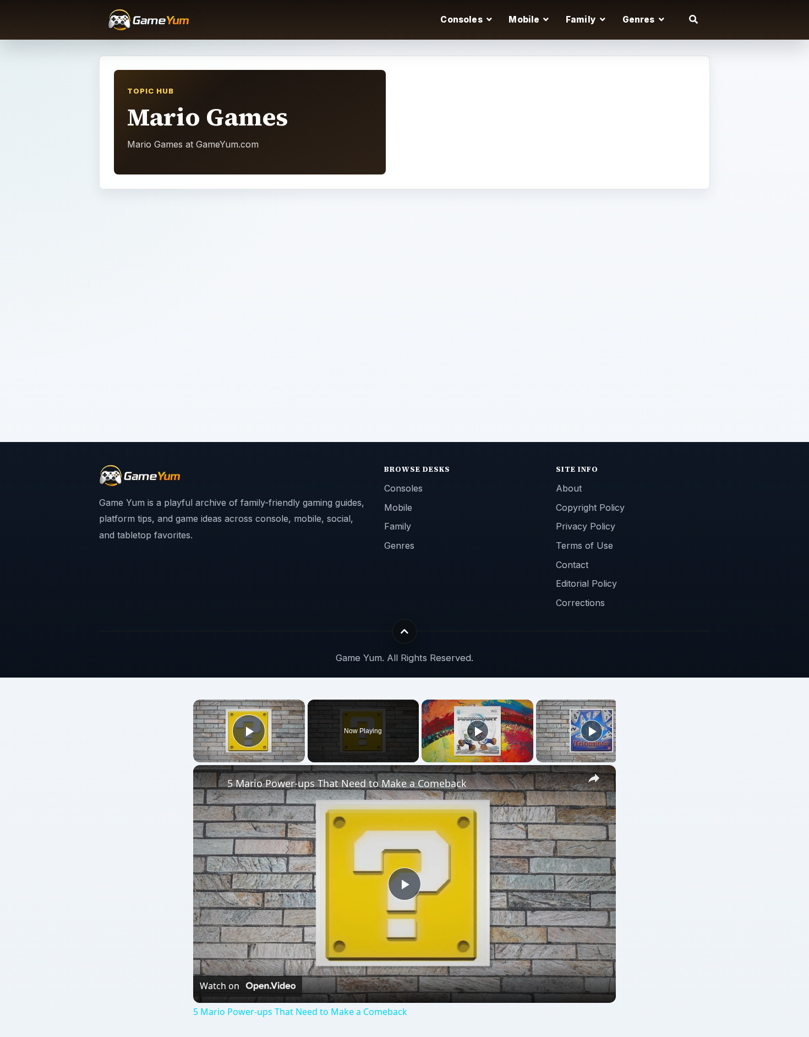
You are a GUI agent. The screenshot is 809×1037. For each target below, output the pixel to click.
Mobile (398, 507)
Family (397, 526)
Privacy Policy (585, 526)
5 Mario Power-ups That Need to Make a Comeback (347, 783)
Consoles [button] (462, 19)
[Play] (478, 731)
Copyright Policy (590, 507)
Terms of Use (584, 545)
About (569, 488)
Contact (572, 564)
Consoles (403, 488)
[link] (211, 783)
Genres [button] (639, 19)
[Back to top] (404, 631)
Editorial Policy (586, 583)
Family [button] (582, 19)
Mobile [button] (525, 19)
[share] (594, 779)
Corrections (580, 602)
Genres (399, 545)
